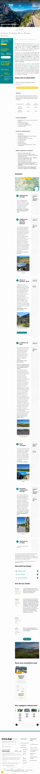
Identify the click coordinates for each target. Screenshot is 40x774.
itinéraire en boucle (21, 52)
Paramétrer (12, 768)
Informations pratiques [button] (22, 577)
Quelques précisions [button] (22, 571)
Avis (36, 39)
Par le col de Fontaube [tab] (22, 334)
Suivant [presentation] (38, 725)
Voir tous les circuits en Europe (27, 654)
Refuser (4, 768)
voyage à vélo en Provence (33, 43)
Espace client (35, 5)
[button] (2, 772)
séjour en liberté (26, 63)
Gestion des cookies (24, 771)
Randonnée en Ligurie (27, 715)
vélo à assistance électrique (33, 65)
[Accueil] (12, 5)
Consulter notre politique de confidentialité (8, 765)
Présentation (17, 39)
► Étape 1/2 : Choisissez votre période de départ (24, 82)
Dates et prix (22, 39)
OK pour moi (19, 768)
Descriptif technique (31, 39)
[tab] (27, 571)
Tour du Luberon (34, 715)
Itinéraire (25, 39)
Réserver (6, 57)
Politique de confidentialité (15, 771)
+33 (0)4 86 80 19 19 (9, 76)
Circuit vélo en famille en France (20, 717)
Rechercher (33, 5)
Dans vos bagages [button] (21, 574)
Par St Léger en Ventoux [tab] (22, 332)
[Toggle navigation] (4, 5)
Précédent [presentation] (17, 725)
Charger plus (27, 639)
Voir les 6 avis (11, 21)
